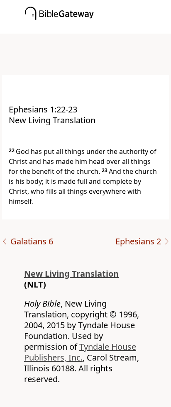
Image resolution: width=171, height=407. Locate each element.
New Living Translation (71, 273)
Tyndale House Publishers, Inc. (80, 352)
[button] (98, 28)
